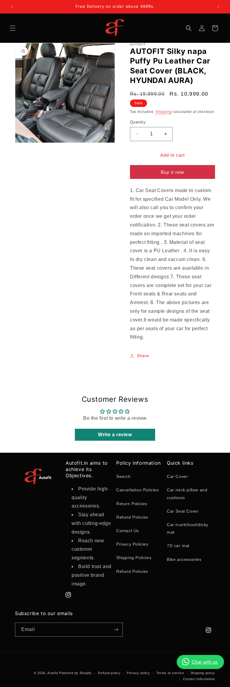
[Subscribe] (115, 630)
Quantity (138, 122)
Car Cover (177, 476)
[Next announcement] (218, 6)
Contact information (199, 679)
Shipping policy (202, 673)
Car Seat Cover (183, 511)
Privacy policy (138, 673)
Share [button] (143, 355)
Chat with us (205, 662)
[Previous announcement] (11, 6)
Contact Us (127, 530)
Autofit (52, 673)
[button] (12, 28)
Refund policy (109, 673)
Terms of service (170, 673)
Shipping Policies (133, 557)
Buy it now (172, 172)
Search (123, 476)
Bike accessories (184, 559)
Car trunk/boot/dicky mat (187, 528)
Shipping (163, 112)
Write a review (115, 434)
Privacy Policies (132, 544)
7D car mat (178, 545)
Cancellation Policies (137, 489)
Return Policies (131, 503)
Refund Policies (132, 517)
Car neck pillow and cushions (187, 493)
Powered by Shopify (75, 673)
